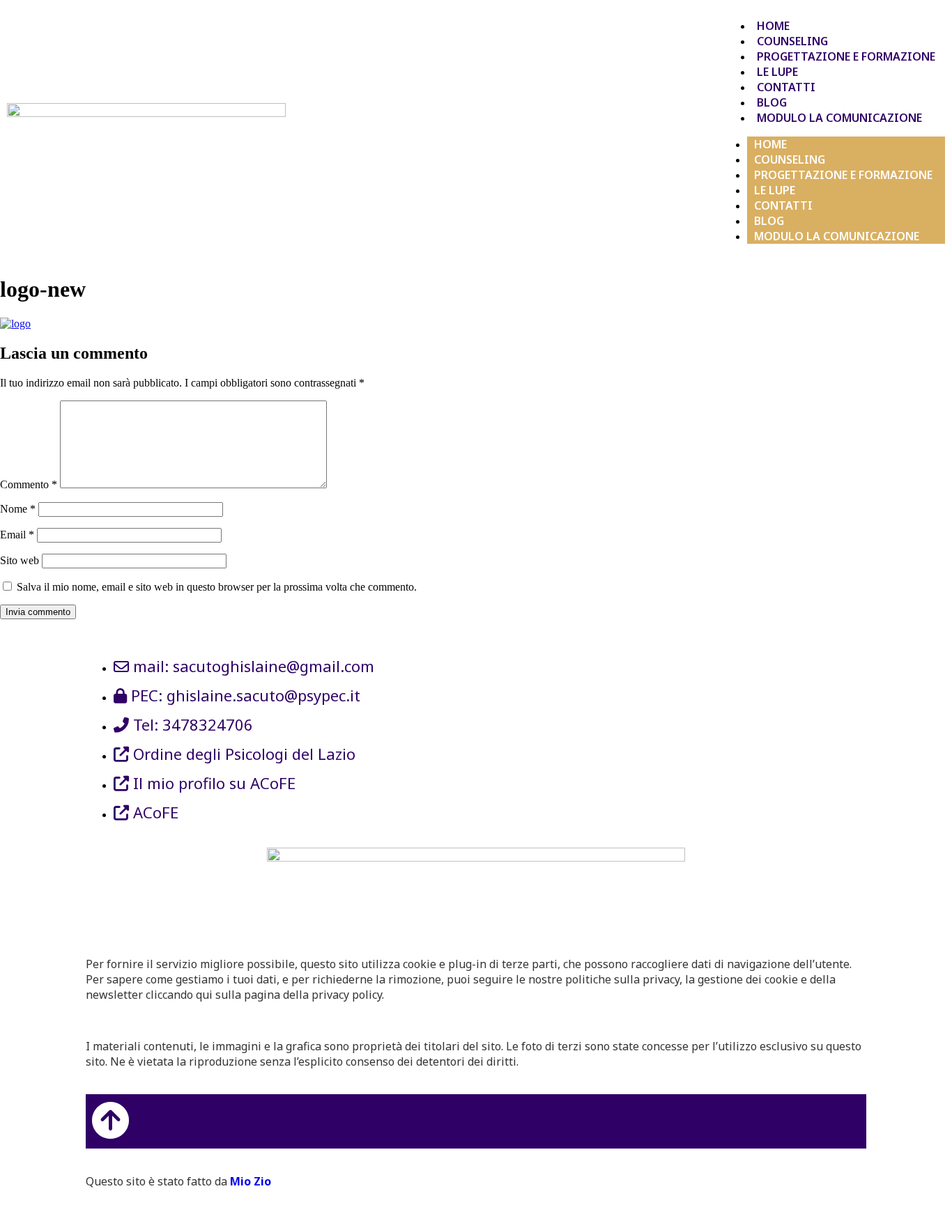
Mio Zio (250, 1181)
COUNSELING (792, 41)
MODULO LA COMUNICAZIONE (839, 117)
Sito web (19, 560)
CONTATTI (786, 87)
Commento (28, 484)
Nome (18, 509)
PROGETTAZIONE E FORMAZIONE (846, 56)
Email (17, 534)
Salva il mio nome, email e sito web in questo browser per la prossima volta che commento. (217, 587)
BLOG (772, 102)
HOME (773, 25)
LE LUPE (777, 71)
